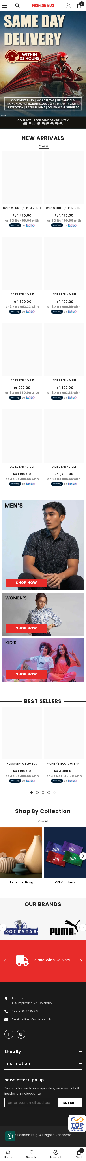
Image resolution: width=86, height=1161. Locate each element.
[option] (43, 70)
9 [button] (61, 123)
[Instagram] (21, 1034)
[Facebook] (8, 1034)
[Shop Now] (43, 545)
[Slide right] (80, 961)
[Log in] (68, 5)
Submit (69, 1102)
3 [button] (34, 123)
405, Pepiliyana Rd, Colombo (32, 1003)
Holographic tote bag (22, 763)
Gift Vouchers (65, 882)
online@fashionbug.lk (36, 1019)
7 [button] (52, 123)
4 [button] (38, 123)
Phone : (17, 1011)
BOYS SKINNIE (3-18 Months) (22, 208)
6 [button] (47, 123)
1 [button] (25, 123)
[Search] (17, 5)
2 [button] (30, 123)
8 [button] (56, 123)
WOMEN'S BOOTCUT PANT (64, 763)
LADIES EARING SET (22, 294)
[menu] (4, 5)
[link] (43, 961)
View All (44, 145)
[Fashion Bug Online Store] (21, 852)
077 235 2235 (31, 1011)
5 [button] (43, 123)
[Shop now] (43, 614)
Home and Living (21, 882)
